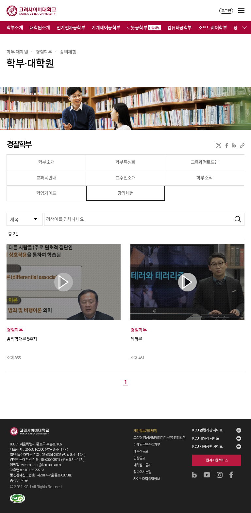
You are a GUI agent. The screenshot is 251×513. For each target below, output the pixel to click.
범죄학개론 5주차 (22, 339)
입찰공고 (139, 458)
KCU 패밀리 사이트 (205, 438)
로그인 (226, 11)
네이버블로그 (234, 145)
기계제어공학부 (106, 27)
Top (242, 491)
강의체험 (125, 193)
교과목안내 (46, 177)
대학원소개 (39, 27)
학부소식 (204, 177)
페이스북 (227, 145)
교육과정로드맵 (204, 162)
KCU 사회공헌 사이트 (207, 446)
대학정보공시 (142, 465)
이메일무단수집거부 (146, 445)
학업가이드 (46, 193)
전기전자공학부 (71, 27)
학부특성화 (125, 162)
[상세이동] (64, 282)
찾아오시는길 (142, 472)
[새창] (17, 498)
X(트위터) (218, 145)
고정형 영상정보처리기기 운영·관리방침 (159, 438)
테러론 (136, 339)
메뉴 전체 (244, 27)
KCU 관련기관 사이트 (207, 430)
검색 (237, 219)
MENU (241, 11)
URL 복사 (242, 145)
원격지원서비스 (217, 460)
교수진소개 (125, 177)
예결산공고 (140, 451)
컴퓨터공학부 (179, 27)
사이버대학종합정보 (146, 479)
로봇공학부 (143, 27)
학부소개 (15, 27)
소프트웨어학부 (212, 27)
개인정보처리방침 (145, 431)
